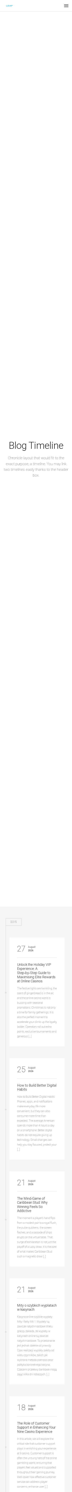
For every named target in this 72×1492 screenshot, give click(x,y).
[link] (9, 6)
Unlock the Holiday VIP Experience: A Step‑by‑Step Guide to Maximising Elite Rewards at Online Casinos (36, 973)
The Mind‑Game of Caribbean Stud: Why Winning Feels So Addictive (32, 1204)
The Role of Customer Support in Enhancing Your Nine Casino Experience (36, 1427)
